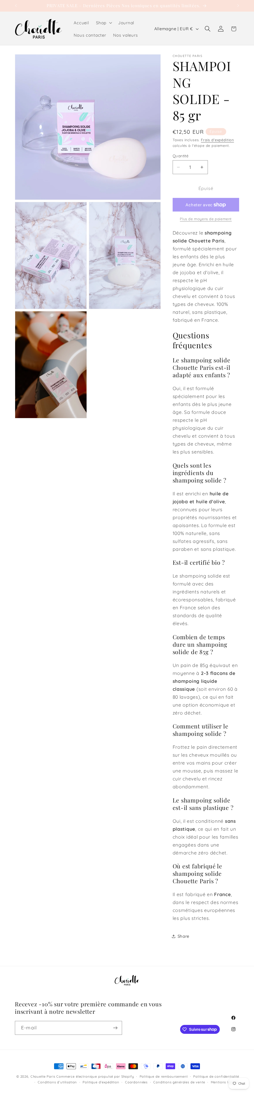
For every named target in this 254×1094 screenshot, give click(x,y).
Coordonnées (136, 1082)
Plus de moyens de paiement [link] (206, 219)
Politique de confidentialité (216, 1076)
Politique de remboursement (164, 1076)
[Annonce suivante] (238, 5)
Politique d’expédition (101, 1082)
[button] (104, 23)
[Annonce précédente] (15, 5)
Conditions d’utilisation (57, 1082)
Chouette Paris (43, 1076)
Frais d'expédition (217, 140)
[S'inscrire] (115, 1028)
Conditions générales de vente (179, 1082)
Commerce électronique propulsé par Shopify (95, 1076)
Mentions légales (225, 1082)
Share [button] (184, 936)
